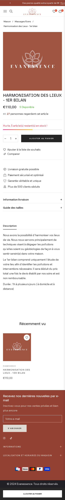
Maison (7, 21)
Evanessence (9, 366)
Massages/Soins (23, 21)
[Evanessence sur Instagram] (5, 438)
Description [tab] (10, 225)
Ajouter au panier (32, 494)
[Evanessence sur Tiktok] (12, 438)
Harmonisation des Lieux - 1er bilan (16, 371)
